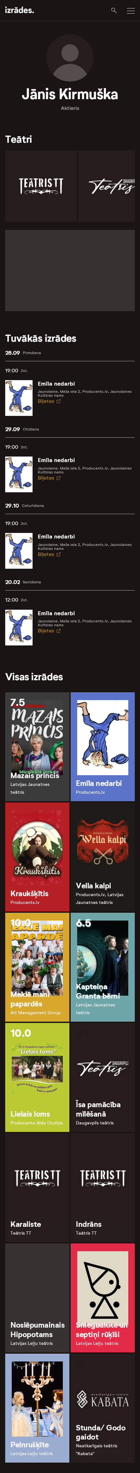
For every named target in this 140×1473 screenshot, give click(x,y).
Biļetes (46, 401)
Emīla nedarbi (56, 383)
